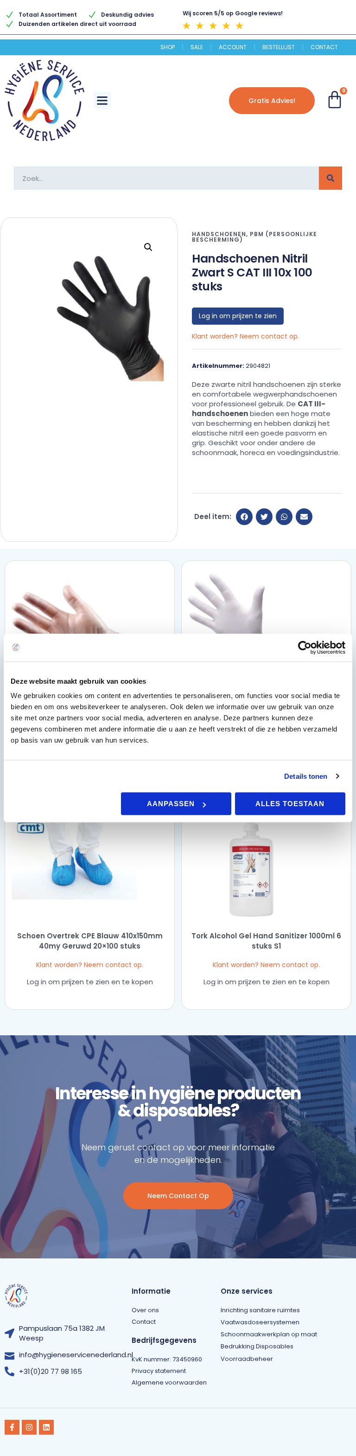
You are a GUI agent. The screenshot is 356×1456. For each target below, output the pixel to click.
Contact (324, 47)
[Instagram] (29, 1427)
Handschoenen (219, 234)
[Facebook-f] (12, 1427)
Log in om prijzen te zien (238, 316)
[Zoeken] (330, 178)
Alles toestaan (289, 804)
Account (233, 47)
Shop (167, 47)
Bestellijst (278, 47)
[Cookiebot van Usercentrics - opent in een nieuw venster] (304, 647)
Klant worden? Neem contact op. (245, 336)
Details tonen (305, 776)
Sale (197, 47)
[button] (102, 100)
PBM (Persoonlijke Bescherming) (254, 237)
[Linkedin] (46, 1427)
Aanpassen (171, 804)
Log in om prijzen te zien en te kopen (90, 982)
